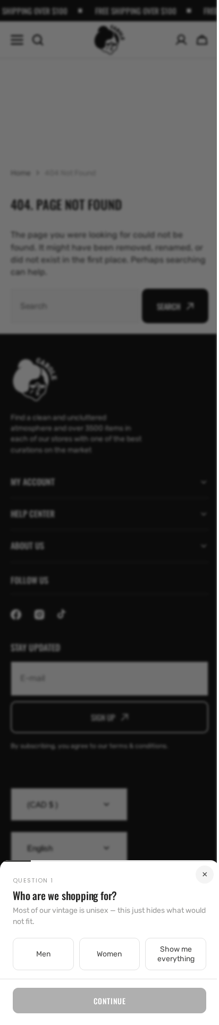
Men (42, 954)
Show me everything (169, 954)
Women (105, 954)
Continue (105, 1000)
